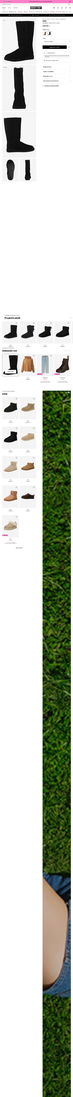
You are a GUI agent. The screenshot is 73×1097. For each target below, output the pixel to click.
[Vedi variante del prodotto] (45, 33)
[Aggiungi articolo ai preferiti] (69, 47)
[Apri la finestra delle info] (70, 1)
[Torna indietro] (4, 20)
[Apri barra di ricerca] (69, 12)
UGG (4, 394)
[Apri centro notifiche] (62, 8)
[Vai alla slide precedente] (69, 318)
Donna (4, 7)
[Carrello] (70, 8)
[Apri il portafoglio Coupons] (54, 8)
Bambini (16, 7)
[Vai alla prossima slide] (71, 318)
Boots (57, 19)
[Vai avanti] (67, 12)
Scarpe (48, 19)
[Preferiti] (66, 8)
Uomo (9, 7)
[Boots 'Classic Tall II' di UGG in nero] (19, 135)
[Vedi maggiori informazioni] (28, 381)
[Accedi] (58, 8)
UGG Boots (63, 19)
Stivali (53, 19)
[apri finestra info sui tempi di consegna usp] (68, 55)
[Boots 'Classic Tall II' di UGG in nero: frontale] (19, 41)
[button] (57, 42)
